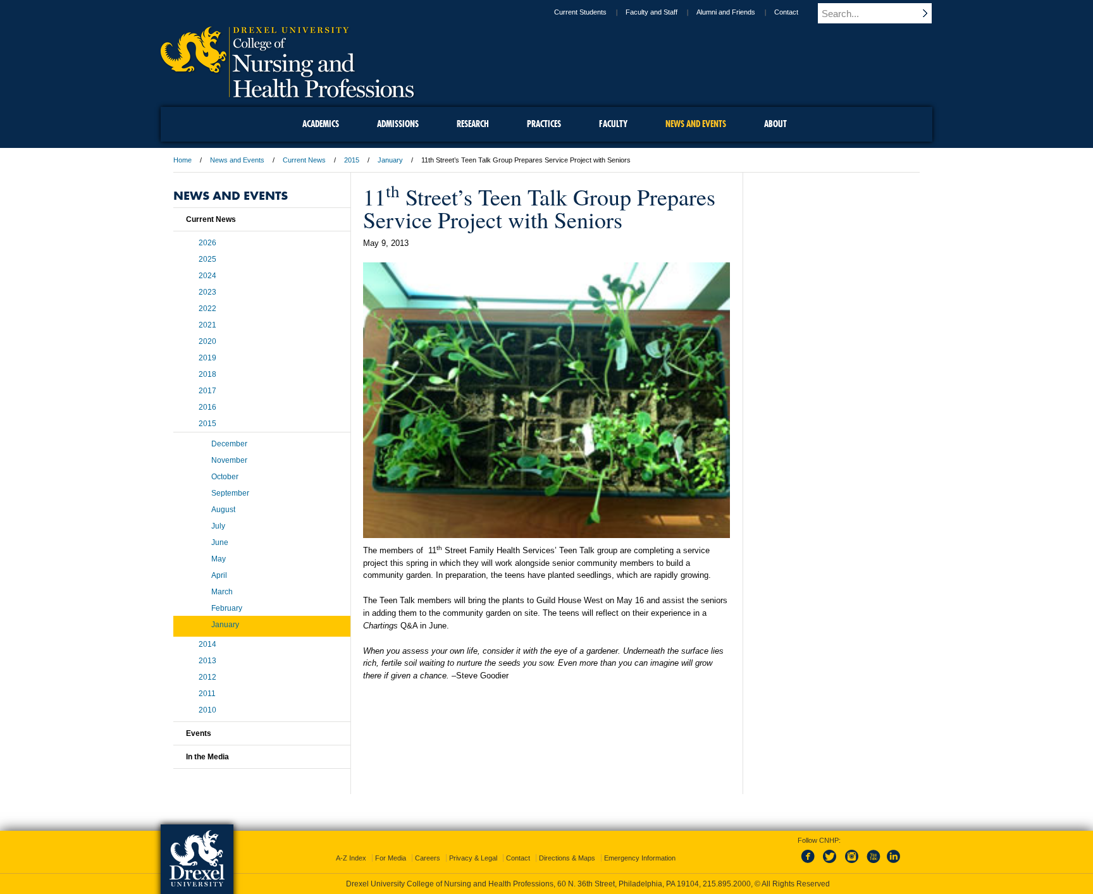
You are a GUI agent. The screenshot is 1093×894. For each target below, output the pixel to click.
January (390, 160)
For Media (390, 858)
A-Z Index (351, 858)
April (219, 575)
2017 (207, 390)
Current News (304, 160)
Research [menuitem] (473, 124)
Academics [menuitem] (320, 124)
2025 (207, 259)
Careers (427, 858)
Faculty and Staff (651, 12)
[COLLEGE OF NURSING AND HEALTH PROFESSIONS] (287, 93)
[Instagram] (852, 863)
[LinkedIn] (893, 863)
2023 (207, 292)
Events (198, 733)
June (219, 542)
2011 (207, 693)
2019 (207, 357)
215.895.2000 (727, 883)
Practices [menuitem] (544, 124)
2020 (207, 341)
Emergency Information (640, 858)
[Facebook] (810, 863)
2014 (207, 644)
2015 (351, 160)
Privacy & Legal (473, 858)
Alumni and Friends (725, 12)
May (218, 558)
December (229, 443)
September (230, 493)
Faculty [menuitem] (613, 124)
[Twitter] (831, 863)
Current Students (580, 12)
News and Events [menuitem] (695, 124)
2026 (207, 242)
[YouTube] (872, 863)
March (222, 591)
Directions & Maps (567, 858)
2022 (207, 308)
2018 (207, 374)
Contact (786, 12)
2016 (207, 407)
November (229, 460)
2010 (207, 710)
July (218, 526)
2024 (207, 275)
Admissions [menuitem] (398, 124)
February (226, 608)
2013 (207, 660)
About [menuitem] (775, 124)
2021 (207, 325)
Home (182, 160)
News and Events (237, 160)
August (223, 509)
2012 (207, 677)
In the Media (207, 756)
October (224, 476)
